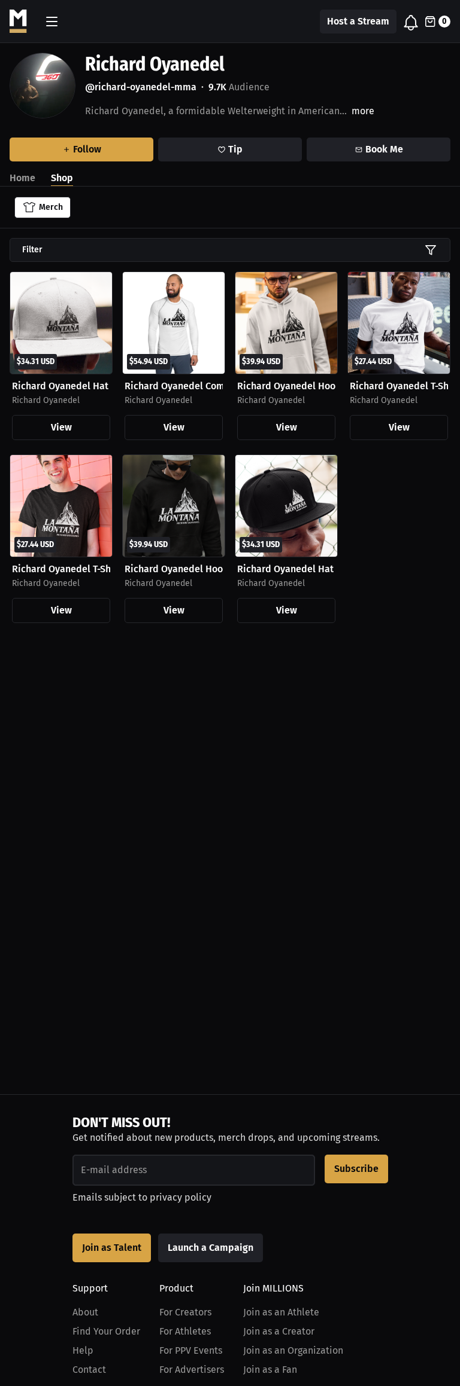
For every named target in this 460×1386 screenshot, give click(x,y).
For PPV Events (190, 1350)
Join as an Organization (293, 1350)
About (85, 1312)
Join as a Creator (278, 1331)
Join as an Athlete (281, 1312)
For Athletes (185, 1331)
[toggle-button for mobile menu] (52, 21)
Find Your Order (106, 1331)
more (363, 111)
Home (22, 178)
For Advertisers (191, 1369)
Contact (89, 1369)
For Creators (185, 1312)
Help (82, 1350)
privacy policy (180, 1197)
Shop (62, 178)
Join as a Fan (270, 1369)
